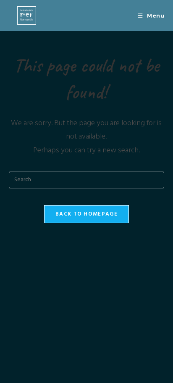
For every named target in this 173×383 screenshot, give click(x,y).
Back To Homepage (86, 214)
